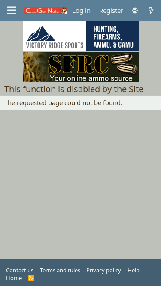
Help (134, 270)
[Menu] (12, 10)
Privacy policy (103, 270)
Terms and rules (60, 270)
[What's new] (151, 10)
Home (14, 278)
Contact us (19, 270)
